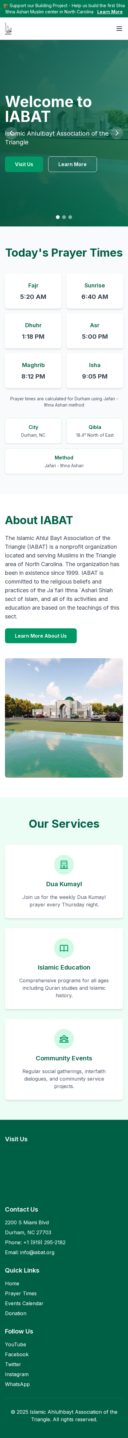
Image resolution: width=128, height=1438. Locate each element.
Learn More (110, 11)
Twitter (13, 1364)
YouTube (15, 1344)
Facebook (17, 1354)
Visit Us (24, 164)
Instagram (17, 1374)
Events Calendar (24, 1303)
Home (12, 1283)
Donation (15, 1313)
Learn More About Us (41, 636)
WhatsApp (17, 1384)
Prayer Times (21, 1293)
